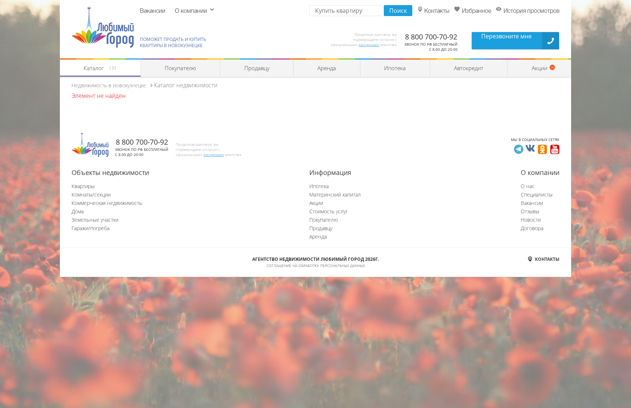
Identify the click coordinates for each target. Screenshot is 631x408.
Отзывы (530, 211)
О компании (191, 11)
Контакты (437, 11)
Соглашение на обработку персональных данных (316, 265)
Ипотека (395, 68)
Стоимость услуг (328, 211)
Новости (531, 219)
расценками (369, 44)
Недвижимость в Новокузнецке (109, 85)
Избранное (476, 11)
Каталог (100, 68)
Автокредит (468, 68)
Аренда (326, 68)
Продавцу (256, 68)
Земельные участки (95, 219)
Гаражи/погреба (91, 228)
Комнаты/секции (91, 194)
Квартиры (83, 186)
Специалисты (536, 194)
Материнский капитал (335, 194)
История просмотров (531, 11)
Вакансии (152, 11)
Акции (316, 202)
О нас (528, 186)
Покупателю (180, 68)
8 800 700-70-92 (431, 37)
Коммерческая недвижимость (107, 202)
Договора (532, 228)
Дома (78, 211)
